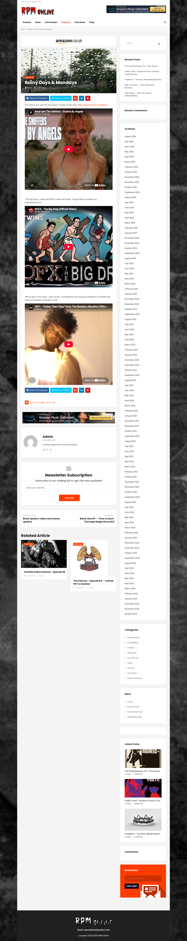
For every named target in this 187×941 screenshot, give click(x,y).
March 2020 (130, 528)
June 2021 (129, 451)
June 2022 (129, 390)
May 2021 (129, 456)
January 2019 (131, 599)
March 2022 (130, 406)
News (38, 22)
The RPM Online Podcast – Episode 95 (44, 571)
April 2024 (129, 279)
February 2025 (131, 228)
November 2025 (132, 182)
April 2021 (129, 461)
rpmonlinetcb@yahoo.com (32, 2)
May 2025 (129, 213)
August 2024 (130, 258)
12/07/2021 (41, 88)
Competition (132, 643)
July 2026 (129, 141)
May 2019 (129, 578)
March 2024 (130, 284)
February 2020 (131, 533)
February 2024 (131, 289)
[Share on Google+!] (75, 98)
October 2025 (131, 187)
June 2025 (129, 207)
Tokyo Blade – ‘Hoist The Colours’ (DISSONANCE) (138, 94)
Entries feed (133, 707)
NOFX (48, 403)
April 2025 (129, 218)
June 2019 (129, 573)
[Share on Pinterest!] (87, 98)
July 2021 (129, 446)
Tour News (132, 673)
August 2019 (130, 563)
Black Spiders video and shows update (41, 520)
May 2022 (129, 395)
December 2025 (132, 177)
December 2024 (132, 238)
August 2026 (130, 136)
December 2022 (132, 360)
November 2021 (132, 426)
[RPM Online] (37, 11)
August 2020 (130, 502)
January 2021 (131, 477)
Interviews (80, 22)
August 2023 (130, 319)
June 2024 (129, 268)
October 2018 (131, 614)
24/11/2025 (30, 576)
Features (66, 22)
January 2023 (131, 355)
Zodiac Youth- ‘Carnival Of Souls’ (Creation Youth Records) (142, 72)
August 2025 (130, 197)
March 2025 (130, 223)
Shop (91, 22)
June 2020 (129, 512)
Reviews (27, 22)
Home (23, 29)
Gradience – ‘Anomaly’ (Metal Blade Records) (143, 79)
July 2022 (129, 385)
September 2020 (132, 497)
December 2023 (132, 299)
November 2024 (132, 243)
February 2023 (131, 350)
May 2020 (129, 517)
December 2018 (132, 604)
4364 (53, 440)
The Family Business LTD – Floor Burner (141, 66)
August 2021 (130, 441)
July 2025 (129, 202)
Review (130, 668)
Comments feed (134, 712)
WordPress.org (134, 717)
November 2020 (132, 487)
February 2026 (131, 167)
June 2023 (129, 329)
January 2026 (131, 172)
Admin (29, 88)
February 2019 (131, 594)
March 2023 (130, 345)
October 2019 (131, 553)
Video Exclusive (134, 678)
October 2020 (131, 492)
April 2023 (129, 340)
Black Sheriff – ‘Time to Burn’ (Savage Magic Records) (97, 520)
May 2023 (129, 334)
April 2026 (129, 157)
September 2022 (132, 375)
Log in (130, 702)
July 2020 (129, 507)
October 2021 (131, 431)
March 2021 (130, 467)
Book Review (133, 637)
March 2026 (130, 162)
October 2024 (131, 248)
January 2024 (131, 294)
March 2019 (130, 588)
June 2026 (129, 147)
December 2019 (132, 543)
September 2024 (132, 253)
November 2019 (132, 548)
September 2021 (132, 436)
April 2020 (129, 522)
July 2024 (129, 263)
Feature (30, 29)
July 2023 (129, 324)
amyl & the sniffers (37, 403)
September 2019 (132, 558)
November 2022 (132, 365)
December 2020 (132, 482)
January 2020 (131, 538)
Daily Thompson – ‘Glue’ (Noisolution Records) (139, 86)
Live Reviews (51, 22)
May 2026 (129, 152)
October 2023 (131, 309)
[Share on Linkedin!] (81, 98)
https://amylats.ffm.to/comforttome (93, 105)
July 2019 (129, 568)
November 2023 (132, 304)
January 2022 (131, 416)
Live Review (133, 658)
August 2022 (130, 380)
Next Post (109, 515)
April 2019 (129, 583)
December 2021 (132, 421)
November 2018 (132, 609)
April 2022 (129, 401)
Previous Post (30, 515)
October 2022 (131, 370)
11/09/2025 (79, 588)
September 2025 (132, 192)
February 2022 (131, 411)
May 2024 (129, 274)
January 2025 (131, 233)
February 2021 (131, 472)
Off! (53, 403)
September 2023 (132, 314)
